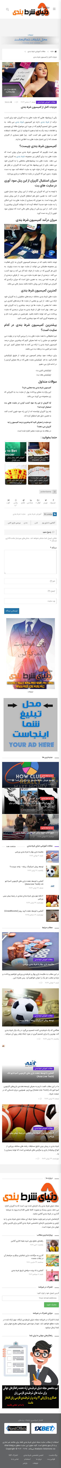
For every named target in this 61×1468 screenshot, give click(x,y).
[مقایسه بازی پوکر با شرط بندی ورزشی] (52, 857)
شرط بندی (45, 122)
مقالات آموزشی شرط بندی (36, 51)
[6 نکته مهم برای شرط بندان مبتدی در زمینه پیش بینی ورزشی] (52, 901)
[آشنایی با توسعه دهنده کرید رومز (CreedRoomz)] (52, 916)
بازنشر (25, 1463)
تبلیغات (30, 35)
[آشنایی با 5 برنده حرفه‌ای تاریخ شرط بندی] (52, 1275)
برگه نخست (53, 1455)
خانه (52, 51)
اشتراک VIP (13, 1455)
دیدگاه (53, 548)
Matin (7, 102)
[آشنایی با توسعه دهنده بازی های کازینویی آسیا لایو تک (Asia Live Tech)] (52, 886)
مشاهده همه (11, 846)
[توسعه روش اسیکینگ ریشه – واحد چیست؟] (52, 871)
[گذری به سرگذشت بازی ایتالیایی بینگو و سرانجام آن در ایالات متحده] (52, 1260)
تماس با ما (15, 1459)
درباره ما (39, 1459)
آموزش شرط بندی (34, 514)
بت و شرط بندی (47, 775)
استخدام (27, 1459)
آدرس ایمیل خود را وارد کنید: (48, 1293)
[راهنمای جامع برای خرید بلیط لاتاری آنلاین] (52, 1246)
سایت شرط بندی (19, 514)
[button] (8, 1428)
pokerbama (46, 491)
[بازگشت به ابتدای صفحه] (2, 1465)
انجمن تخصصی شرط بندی (33, 1455)
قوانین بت (51, 1459)
